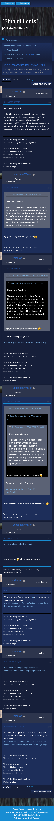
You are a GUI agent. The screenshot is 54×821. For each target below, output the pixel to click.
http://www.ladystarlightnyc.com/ (18, 544)
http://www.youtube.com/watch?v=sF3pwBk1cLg (25, 342)
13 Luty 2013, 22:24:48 (11, 538)
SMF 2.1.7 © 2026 (20, 815)
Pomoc (15, 809)
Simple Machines (34, 815)
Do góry (6, 787)
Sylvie (37, 54)
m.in (32, 597)
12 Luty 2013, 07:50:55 (11, 102)
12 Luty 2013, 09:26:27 (11, 187)
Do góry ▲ (37, 809)
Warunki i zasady (25, 809)
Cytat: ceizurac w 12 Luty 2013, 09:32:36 (24, 408)
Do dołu (6, 79)
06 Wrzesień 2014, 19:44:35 (13, 591)
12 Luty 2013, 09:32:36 (11, 268)
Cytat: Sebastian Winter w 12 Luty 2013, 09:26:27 (28, 276)
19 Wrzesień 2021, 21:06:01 (13, 726)
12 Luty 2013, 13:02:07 (11, 401)
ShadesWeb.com (34, 818)
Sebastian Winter (22, 174)
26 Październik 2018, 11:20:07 (14, 662)
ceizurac (17, 91)
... (25, 79)
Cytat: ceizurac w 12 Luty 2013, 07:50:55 (24, 195)
